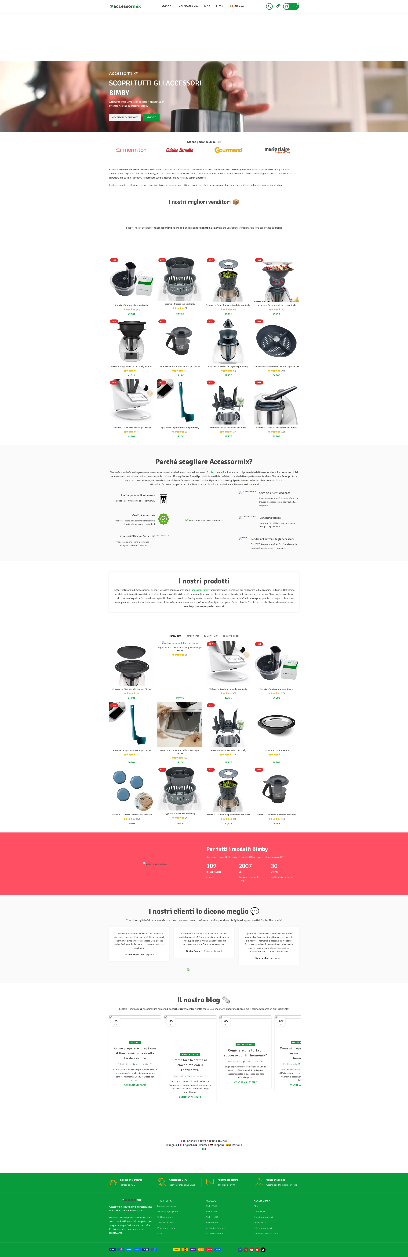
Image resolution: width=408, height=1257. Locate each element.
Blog (256, 1206)
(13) (283, 432)
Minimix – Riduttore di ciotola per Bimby (180, 366)
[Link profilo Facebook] (240, 1249)
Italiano (237, 1145)
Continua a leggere (135, 1085)
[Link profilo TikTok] (263, 1249)
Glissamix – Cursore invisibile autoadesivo (131, 814)
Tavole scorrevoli (165, 1222)
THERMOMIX (164, 1200)
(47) (138, 819)
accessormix (142, 1064)
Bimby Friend (212, 1222)
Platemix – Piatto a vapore (276, 750)
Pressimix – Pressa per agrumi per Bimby (228, 366)
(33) (283, 371)
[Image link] (133, 1249)
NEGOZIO (211, 1200)
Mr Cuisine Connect (216, 1228)
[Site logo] (125, 6)
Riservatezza (260, 1222)
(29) (235, 432)
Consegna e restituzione (266, 1233)
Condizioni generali (263, 1217)
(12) (186, 371)
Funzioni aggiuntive (166, 1206)
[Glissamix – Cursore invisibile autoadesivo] (131, 789)
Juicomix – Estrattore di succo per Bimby (276, 305)
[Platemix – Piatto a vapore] (276, 724)
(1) (234, 309)
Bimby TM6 (211, 1211)
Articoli (135, 1042)
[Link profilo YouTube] (251, 1249)
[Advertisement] (204, 36)
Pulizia (160, 1233)
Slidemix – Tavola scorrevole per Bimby (132, 427)
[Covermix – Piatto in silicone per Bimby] (131, 663)
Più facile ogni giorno (167, 1211)
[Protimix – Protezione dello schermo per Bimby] (179, 724)
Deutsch (204, 1145)
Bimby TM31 (212, 1217)
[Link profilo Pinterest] (257, 1249)
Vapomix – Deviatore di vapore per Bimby (276, 427)
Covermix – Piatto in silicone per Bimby (131, 689)
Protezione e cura (166, 1228)
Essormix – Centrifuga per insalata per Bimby (228, 305)
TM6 (208, 173)
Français (171, 1145)
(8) (138, 693)
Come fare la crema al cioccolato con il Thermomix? (190, 1065)
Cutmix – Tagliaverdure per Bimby (131, 305)
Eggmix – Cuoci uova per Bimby (179, 304)
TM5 (200, 173)
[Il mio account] (269, 6)
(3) (186, 655)
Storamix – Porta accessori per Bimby (228, 427)
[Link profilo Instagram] (246, 1249)
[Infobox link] (139, 499)
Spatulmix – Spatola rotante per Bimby (180, 427)
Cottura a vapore (165, 1217)
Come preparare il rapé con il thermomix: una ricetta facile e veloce (135, 1053)
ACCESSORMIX (262, 1200)
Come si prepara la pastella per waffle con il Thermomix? (300, 1053)
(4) (186, 308)
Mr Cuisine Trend (214, 1233)
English (188, 1145)
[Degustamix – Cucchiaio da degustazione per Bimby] (179, 642)
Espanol (220, 1145)
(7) (234, 371)
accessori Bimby (201, 589)
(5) (138, 432)
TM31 (192, 173)
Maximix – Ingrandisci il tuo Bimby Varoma (132, 366)
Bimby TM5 (211, 1206)
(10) (138, 309)
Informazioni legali (263, 1228)
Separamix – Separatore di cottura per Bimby (276, 366)
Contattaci (259, 1211)
